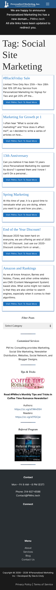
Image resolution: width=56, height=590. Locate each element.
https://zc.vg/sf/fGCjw (28, 416)
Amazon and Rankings (19, 268)
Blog (28, 555)
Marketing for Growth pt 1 (22, 117)
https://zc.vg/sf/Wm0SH (28, 409)
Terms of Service (43, 584)
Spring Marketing (16, 194)
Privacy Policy (24, 584)
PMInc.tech (37, 18)
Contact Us (28, 559)
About (28, 547)
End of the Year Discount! (22, 229)
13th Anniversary (15, 156)
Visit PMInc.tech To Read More (21, 102)
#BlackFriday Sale (16, 78)
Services (28, 551)
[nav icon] (47, 4)
